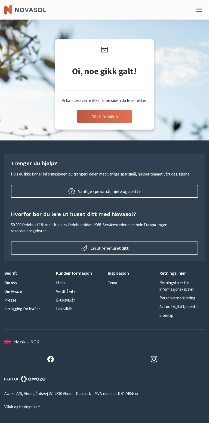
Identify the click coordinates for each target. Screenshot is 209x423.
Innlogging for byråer (22, 308)
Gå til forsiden (104, 116)
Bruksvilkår (65, 300)
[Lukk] (199, 9)
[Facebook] (52, 360)
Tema (112, 282)
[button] (27, 273)
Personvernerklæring (177, 297)
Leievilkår (64, 308)
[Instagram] (156, 360)
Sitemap (166, 315)
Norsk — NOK (26, 341)
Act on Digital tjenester (179, 306)
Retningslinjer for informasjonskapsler (176, 286)
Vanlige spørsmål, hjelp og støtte (109, 191)
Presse (10, 300)
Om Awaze (13, 291)
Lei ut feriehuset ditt (109, 248)
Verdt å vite (66, 291)
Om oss (10, 282)
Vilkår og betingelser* (22, 406)
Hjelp (60, 282)
